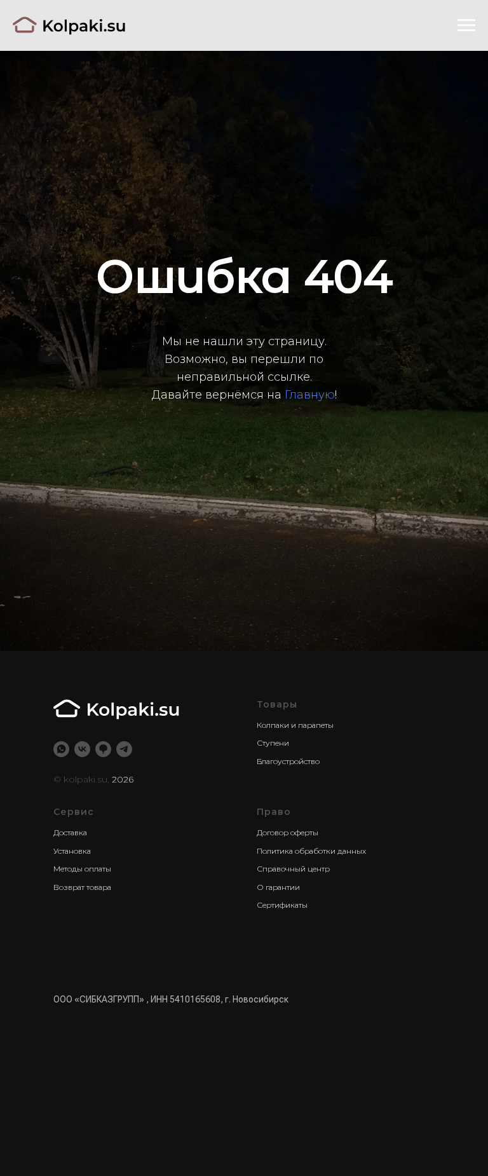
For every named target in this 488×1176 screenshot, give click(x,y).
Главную (310, 657)
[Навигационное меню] (466, 25)
